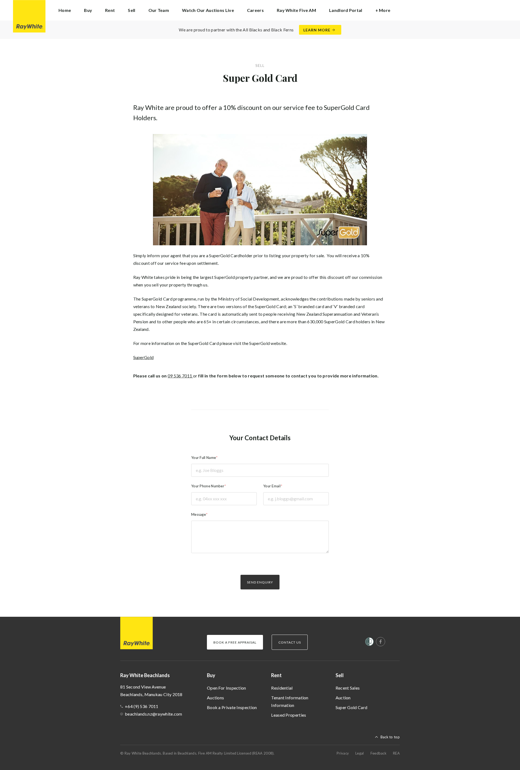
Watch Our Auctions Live (208, 10)
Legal (359, 753)
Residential (281, 687)
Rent (276, 675)
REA (396, 753)
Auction (343, 697)
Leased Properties (288, 714)
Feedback (378, 753)
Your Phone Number (207, 486)
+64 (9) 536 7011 (141, 706)
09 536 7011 (180, 375)
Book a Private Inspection (232, 707)
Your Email (272, 486)
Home (64, 10)
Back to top (390, 737)
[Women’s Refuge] (369, 643)
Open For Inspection (226, 687)
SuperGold (143, 357)
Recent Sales (348, 687)
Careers (255, 10)
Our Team (158, 10)
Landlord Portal (345, 10)
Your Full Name (203, 457)
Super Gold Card (352, 707)
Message (198, 514)
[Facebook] (380, 641)
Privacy (343, 753)
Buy (211, 675)
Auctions (215, 697)
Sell (340, 675)
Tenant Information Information (289, 701)
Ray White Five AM (296, 10)
